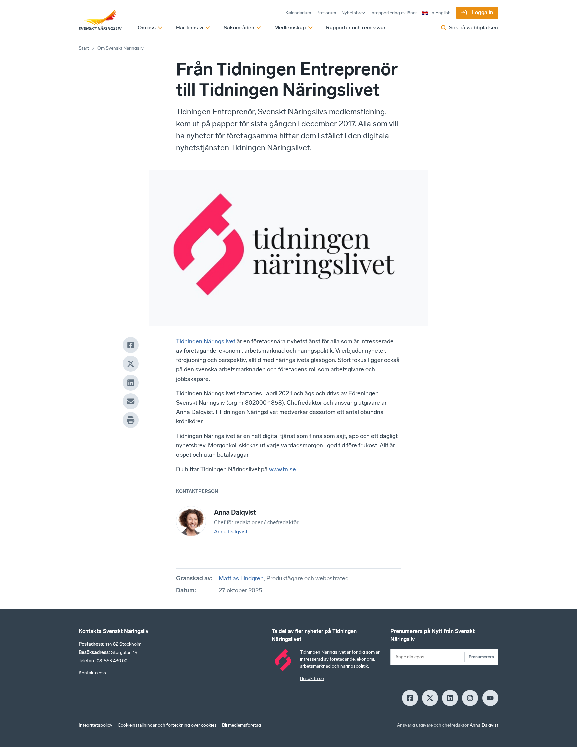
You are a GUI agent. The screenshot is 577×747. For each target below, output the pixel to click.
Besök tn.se (312, 678)
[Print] (131, 420)
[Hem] (100, 20)
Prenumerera (481, 656)
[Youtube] (490, 698)
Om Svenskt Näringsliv (120, 48)
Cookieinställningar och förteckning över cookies (167, 725)
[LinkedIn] (131, 383)
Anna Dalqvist (231, 531)
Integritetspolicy (95, 725)
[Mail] (131, 401)
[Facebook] (131, 345)
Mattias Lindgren (241, 578)
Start (84, 48)
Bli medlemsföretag (241, 725)
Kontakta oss (92, 673)
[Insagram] (470, 698)
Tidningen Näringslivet (205, 341)
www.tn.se (282, 469)
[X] (131, 364)
